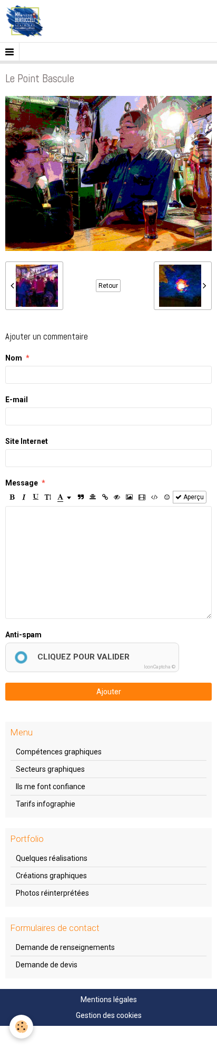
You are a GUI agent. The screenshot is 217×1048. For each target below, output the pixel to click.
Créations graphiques (51, 875)
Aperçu (193, 497)
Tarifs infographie (45, 804)
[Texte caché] (117, 497)
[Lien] (104, 497)
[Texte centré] (92, 497)
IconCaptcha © (159, 666)
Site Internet (26, 441)
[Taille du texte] (48, 497)
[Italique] (23, 497)
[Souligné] (35, 497)
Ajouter (108, 691)
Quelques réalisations (51, 858)
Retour (108, 285)
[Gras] (11, 497)
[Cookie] (21, 1027)
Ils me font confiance (50, 786)
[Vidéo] (142, 497)
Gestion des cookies (109, 1015)
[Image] (129, 497)
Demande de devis (46, 964)
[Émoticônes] (167, 497)
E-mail (16, 399)
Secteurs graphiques (50, 769)
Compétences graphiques (59, 752)
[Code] (154, 497)
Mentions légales (109, 999)
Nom (13, 358)
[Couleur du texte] (64, 497)
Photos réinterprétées (52, 893)
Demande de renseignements (65, 947)
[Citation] (80, 497)
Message (21, 483)
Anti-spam (23, 634)
